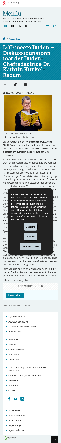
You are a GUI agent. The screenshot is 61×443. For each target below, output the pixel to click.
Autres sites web (16, 415)
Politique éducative (18, 321)
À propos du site (16, 430)
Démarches (14, 354)
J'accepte (30, 227)
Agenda (12, 344)
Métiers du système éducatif (22, 326)
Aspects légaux (15, 425)
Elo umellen (14, 295)
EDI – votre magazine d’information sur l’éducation (28, 369)
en (19, 26)
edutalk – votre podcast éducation (25, 375)
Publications (14, 331)
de (26, 26)
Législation (14, 359)
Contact (12, 390)
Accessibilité (14, 420)
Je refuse (30, 236)
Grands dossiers (16, 349)
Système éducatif (17, 316)
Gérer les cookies (30, 246)
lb (12, 26)
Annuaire (13, 385)
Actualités (14, 38)
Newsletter (13, 380)
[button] (47, 26)
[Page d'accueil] (4, 38)
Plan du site (14, 410)
